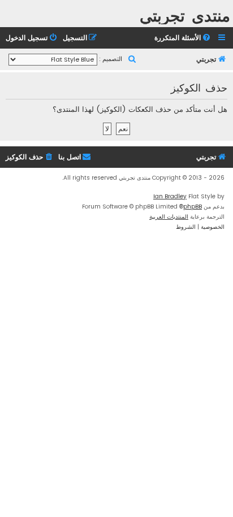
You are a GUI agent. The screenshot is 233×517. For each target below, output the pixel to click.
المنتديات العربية (168, 216)
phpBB (192, 206)
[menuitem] (183, 38)
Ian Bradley (170, 196)
